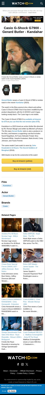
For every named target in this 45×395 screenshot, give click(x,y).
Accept (4, 391)
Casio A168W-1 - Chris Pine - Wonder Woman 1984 (31, 302)
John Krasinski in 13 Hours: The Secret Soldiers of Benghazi (19, 148)
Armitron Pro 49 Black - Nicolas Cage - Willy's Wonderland (10, 236)
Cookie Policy (22, 373)
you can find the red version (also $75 (24, 122)
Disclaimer (14, 371)
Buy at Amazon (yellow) (22, 161)
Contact (31, 373)
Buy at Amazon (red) (22, 169)
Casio (5, 206)
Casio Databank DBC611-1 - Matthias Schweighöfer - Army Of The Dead (32, 334)
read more (32, 12)
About (5, 371)
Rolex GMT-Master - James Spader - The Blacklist (30, 266)
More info (9, 387)
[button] (22, 74)
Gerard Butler (7, 100)
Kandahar (20, 102)
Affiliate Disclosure (27, 371)
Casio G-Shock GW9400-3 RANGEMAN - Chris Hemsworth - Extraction (11, 302)
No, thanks (11, 391)
